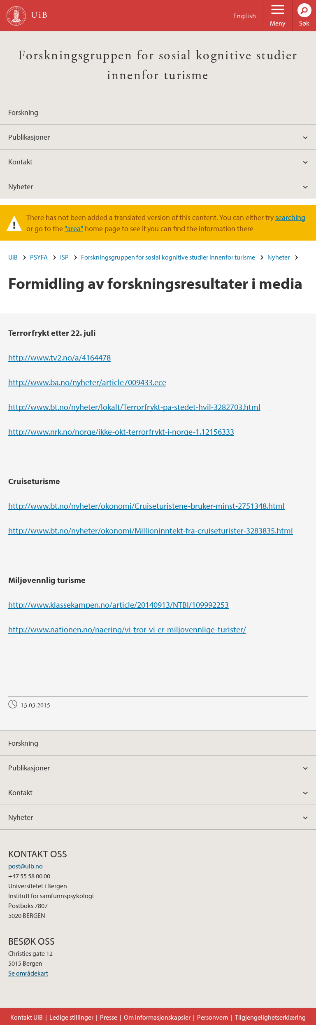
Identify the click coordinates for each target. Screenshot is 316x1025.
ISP (64, 257)
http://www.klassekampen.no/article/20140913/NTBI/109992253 (118, 604)
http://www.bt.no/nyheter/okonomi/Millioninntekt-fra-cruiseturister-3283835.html (150, 530)
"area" (74, 228)
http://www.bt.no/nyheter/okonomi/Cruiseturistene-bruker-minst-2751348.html (146, 506)
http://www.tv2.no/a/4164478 (59, 357)
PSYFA (39, 257)
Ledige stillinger (71, 1017)
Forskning (23, 112)
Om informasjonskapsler (157, 1017)
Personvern (212, 1017)
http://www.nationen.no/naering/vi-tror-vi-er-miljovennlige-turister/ (127, 629)
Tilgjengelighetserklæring (270, 1017)
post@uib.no (25, 866)
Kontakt (20, 161)
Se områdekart (28, 973)
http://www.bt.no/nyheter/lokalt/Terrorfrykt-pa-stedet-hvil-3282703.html (134, 407)
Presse (108, 1017)
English (244, 16)
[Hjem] (16, 16)
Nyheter (20, 186)
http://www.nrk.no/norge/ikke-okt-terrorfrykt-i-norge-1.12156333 (121, 431)
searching (290, 217)
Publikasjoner (29, 137)
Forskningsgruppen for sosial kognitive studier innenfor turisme (168, 257)
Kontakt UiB (26, 1017)
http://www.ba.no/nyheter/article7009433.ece (87, 382)
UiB (13, 257)
